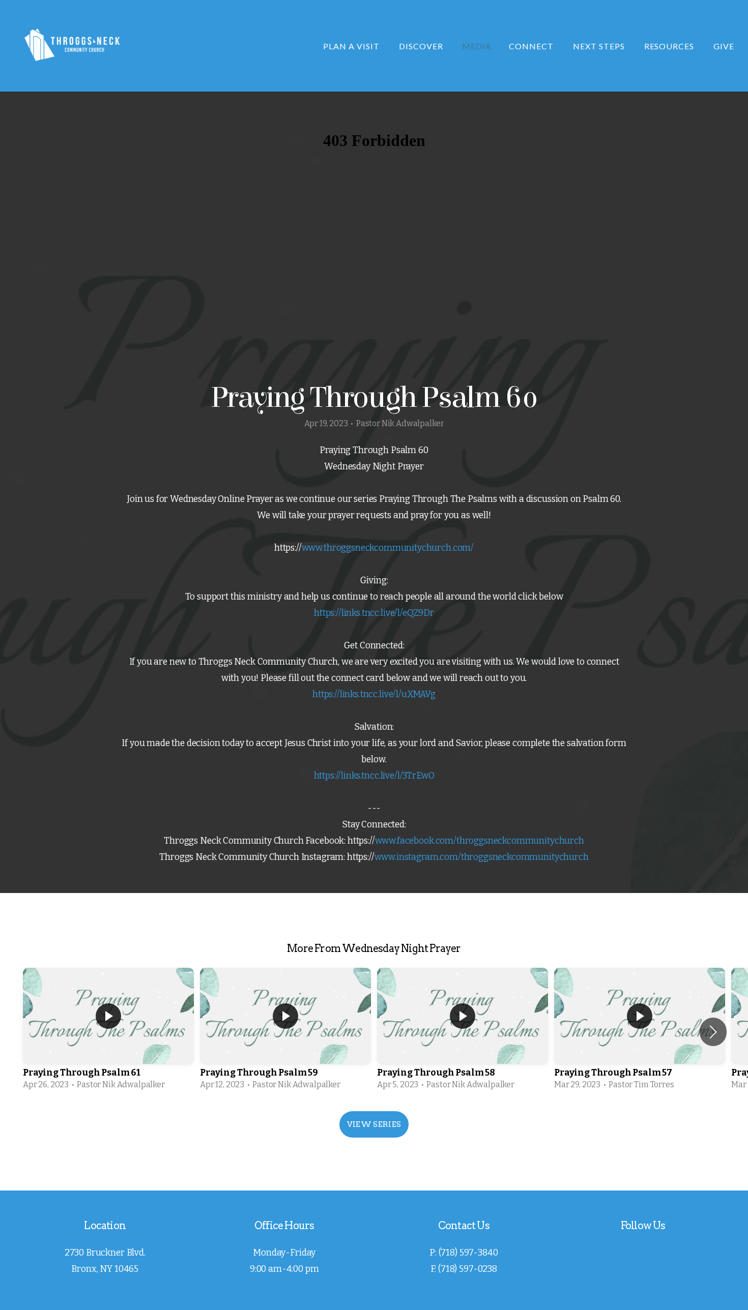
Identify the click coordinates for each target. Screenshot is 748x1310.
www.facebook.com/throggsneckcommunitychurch (479, 841)
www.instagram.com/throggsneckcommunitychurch (482, 857)
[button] (713, 1032)
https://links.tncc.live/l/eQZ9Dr (374, 613)
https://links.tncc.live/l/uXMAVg (374, 694)
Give (723, 46)
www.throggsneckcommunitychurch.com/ (388, 548)
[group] (108, 1032)
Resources (670, 46)
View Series (374, 1124)
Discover (422, 46)
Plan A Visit (352, 46)
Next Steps (600, 46)
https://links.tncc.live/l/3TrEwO (374, 775)
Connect (532, 46)
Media (477, 46)
